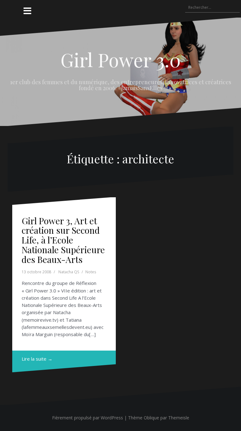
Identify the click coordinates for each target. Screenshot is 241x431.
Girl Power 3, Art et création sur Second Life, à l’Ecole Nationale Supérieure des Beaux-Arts (63, 240)
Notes (90, 272)
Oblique (151, 418)
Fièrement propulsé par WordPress (87, 418)
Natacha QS (68, 272)
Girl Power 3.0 (121, 59)
